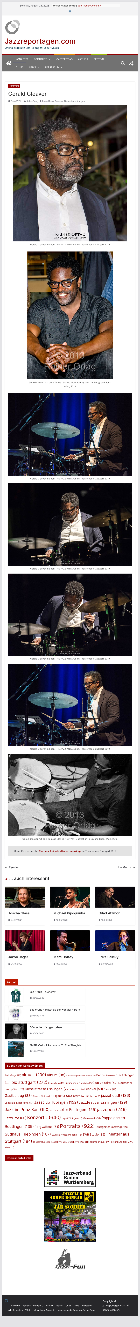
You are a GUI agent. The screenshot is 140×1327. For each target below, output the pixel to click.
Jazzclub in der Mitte (19, 1102)
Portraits (40, 59)
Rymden (14, 867)
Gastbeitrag (64, 59)
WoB (84, 1142)
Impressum (52, 67)
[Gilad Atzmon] (115, 889)
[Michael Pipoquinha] (70, 889)
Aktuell (83, 59)
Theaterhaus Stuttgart (74, 101)
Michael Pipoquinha (69, 913)
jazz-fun (95, 1096)
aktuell (34, 1074)
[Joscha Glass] (25, 889)
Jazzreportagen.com (40, 41)
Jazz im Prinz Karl (27, 1109)
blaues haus (56, 1083)
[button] (49, 59)
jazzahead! (115, 1095)
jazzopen (112, 1109)
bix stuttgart (29, 1082)
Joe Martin (124, 867)
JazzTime (15, 1118)
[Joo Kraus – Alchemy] (16, 996)
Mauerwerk (92, 1118)
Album (56, 1075)
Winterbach (71, 1142)
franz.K (110, 1089)
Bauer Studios (88, 1075)
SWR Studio (93, 1134)
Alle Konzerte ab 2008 (19, 1310)
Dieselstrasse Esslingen (47, 1089)
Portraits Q (38, 1305)
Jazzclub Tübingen (56, 1102)
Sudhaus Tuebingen (28, 1134)
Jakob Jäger (18, 957)
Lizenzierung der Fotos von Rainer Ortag (76, 1310)
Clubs (20, 67)
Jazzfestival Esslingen (103, 1102)
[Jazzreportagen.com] (9, 63)
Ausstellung (73, 1075)
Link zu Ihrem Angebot (43, 1310)
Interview (81, 1096)
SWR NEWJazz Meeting (67, 1134)
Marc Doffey (63, 957)
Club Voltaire (105, 1083)
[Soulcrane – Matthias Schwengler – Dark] (16, 1013)
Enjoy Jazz (77, 1089)
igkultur (63, 1096)
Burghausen (74, 1083)
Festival (99, 59)
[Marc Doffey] (70, 933)
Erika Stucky (108, 957)
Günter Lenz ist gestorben (46, 1027)
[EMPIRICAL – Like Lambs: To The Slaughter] (16, 1049)
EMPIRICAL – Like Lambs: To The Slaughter (56, 1045)
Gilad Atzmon (109, 913)
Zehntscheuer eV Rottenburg (108, 1141)
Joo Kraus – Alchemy (89, 5)
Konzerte (22, 59)
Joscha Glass (19, 913)
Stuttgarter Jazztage (112, 1127)
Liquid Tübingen (72, 1118)
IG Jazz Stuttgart (43, 1096)
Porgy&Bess (48, 101)
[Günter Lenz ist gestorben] (16, 1031)
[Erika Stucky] (115, 933)
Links (32, 67)
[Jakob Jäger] (25, 933)
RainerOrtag (32, 101)
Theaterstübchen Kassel (47, 1142)
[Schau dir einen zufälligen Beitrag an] (131, 63)
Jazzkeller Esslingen (73, 1109)
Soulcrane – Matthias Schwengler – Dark (55, 1009)
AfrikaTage (13, 1075)
